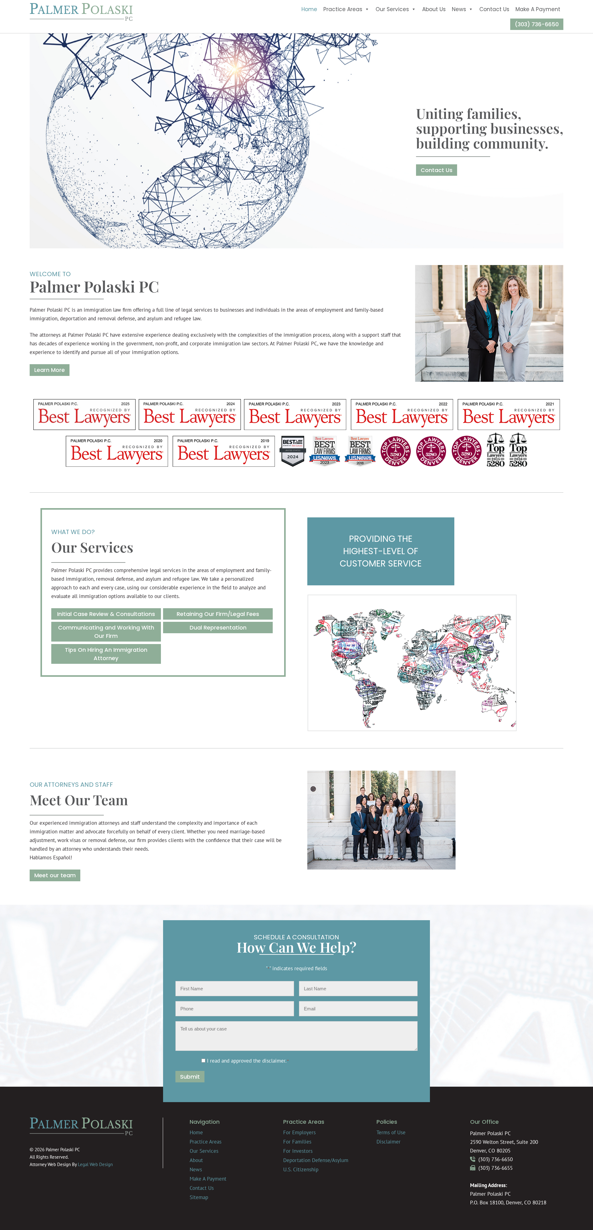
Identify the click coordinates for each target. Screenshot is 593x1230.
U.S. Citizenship (300, 1169)
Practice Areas (342, 9)
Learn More (49, 370)
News (459, 9)
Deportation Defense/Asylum (315, 1160)
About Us (434, 9)
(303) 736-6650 (537, 24)
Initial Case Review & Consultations (106, 614)
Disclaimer (388, 1141)
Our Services (392, 9)
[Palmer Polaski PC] (81, 19)
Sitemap (199, 1197)
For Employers (299, 1132)
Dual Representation (218, 627)
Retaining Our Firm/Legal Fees (218, 614)
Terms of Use (391, 1132)
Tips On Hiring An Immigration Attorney (106, 654)
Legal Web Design (95, 1164)
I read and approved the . (248, 1060)
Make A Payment (537, 9)
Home (309, 9)
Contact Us (494, 9)
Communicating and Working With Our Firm (106, 632)
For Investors (298, 1151)
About (196, 1160)
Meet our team (55, 875)
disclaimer (273, 1060)
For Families (297, 1141)
